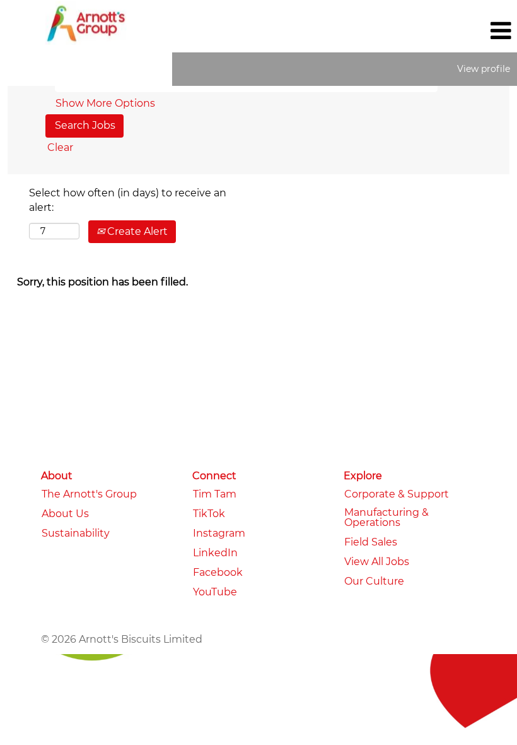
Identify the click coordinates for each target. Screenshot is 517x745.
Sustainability (76, 533)
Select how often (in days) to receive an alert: (127, 200)
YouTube (215, 592)
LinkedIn (215, 553)
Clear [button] (60, 147)
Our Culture (374, 581)
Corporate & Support (396, 494)
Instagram (219, 533)
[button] (431, 31)
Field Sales (370, 542)
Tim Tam (214, 494)
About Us (65, 514)
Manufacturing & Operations (386, 517)
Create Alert (136, 231)
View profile (483, 68)
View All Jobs (376, 562)
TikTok (209, 514)
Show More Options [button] (105, 103)
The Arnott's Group (89, 494)
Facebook (218, 572)
